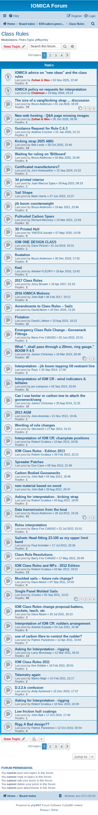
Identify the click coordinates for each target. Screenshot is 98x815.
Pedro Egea (26, 39)
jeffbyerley (41, 39)
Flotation (22, 317)
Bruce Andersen (41, 104)
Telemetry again (28, 675)
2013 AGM (23, 412)
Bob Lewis (37, 144)
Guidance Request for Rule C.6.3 (41, 128)
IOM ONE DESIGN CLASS (35, 242)
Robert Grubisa (41, 441)
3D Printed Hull (27, 229)
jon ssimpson (39, 386)
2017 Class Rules (28, 280)
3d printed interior (29, 180)
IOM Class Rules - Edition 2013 (40, 451)
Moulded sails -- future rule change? (44, 578)
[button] (67, 55)
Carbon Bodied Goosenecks (37, 473)
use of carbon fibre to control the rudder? (48, 636)
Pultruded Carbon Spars (34, 216)
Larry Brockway (41, 652)
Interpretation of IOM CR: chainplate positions (52, 438)
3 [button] (56, 55)
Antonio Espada (41, 627)
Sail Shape (23, 193)
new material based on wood (38, 486)
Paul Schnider (40, 545)
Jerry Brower (39, 284)
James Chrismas (42, 354)
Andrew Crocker (41, 132)
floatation (22, 255)
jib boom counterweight (34, 204)
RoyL (34, 369)
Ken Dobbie (38, 665)
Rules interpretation (31, 525)
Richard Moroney (42, 219)
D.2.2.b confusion (29, 688)
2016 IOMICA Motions (32, 293)
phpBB (35, 805)
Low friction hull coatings (35, 711)
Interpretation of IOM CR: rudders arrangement (52, 623)
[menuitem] (14, 16)
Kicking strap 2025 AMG (34, 141)
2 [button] (50, 55)
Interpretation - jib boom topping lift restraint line (55, 366)
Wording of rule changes (35, 425)
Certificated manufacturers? (37, 167)
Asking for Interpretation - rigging (42, 649)
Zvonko (36, 594)
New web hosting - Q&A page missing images (52, 116)
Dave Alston (39, 582)
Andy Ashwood (40, 691)
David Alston (39, 309)
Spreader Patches (29, 462)
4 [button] (61, 55)
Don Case (37, 465)
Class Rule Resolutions (34, 555)
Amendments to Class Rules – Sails (44, 306)
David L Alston (40, 320)
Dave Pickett (39, 245)
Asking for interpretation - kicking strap (46, 497)
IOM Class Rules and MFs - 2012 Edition (47, 566)
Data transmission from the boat (41, 510)
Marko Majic (39, 678)
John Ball (37, 296)
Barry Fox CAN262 (43, 337)
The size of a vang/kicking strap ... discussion (52, 100)
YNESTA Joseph (41, 232)
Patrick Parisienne (42, 639)
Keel (18, 268)
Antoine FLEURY (42, 271)
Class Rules (15, 34)
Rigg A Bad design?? (32, 724)
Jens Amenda (40, 416)
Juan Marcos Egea (43, 183)
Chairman (38, 93)
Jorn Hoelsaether (42, 170)
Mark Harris (39, 196)
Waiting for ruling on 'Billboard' (40, 154)
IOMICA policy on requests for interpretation (51, 89)
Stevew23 (37, 428)
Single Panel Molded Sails (36, 591)
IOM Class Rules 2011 (32, 662)
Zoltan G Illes (40, 80)
